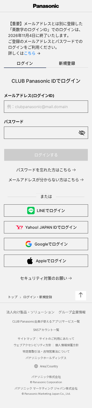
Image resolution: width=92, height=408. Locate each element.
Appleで (51, 260)
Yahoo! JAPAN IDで (51, 227)
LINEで (51, 210)
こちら (30, 53)
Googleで (51, 244)
